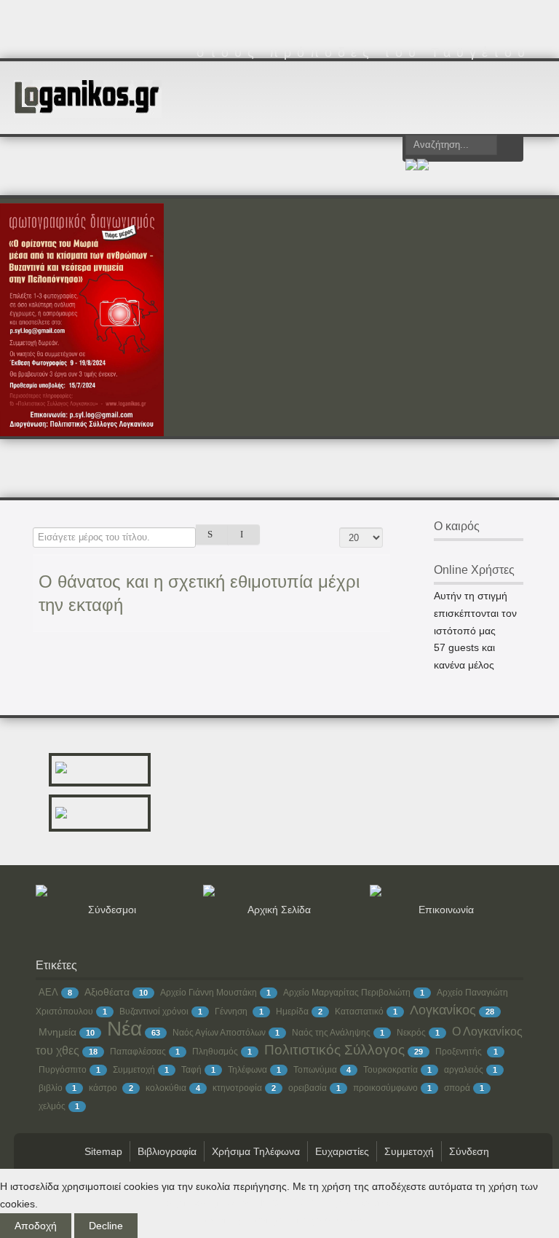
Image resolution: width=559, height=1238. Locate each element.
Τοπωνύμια (315, 1070)
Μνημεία (57, 1032)
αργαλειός (463, 1070)
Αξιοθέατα (107, 992)
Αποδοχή (36, 1225)
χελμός (52, 1106)
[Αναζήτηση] (212, 534)
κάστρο (104, 1088)
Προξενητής (459, 1051)
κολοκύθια (166, 1088)
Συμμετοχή (134, 1070)
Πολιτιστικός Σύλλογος (334, 1049)
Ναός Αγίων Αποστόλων (219, 1033)
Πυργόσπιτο (63, 1070)
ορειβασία (307, 1088)
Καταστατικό (359, 1011)
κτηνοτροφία (237, 1088)
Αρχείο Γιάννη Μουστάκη (208, 992)
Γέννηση (232, 1011)
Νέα (124, 1028)
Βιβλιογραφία (167, 1151)
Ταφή (191, 1070)
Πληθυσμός (215, 1051)
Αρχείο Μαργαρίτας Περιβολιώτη (347, 992)
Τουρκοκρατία (390, 1070)
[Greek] (411, 167)
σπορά (457, 1088)
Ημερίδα (292, 1011)
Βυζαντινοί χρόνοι (154, 1011)
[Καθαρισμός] (244, 534)
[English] (423, 167)
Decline (106, 1225)
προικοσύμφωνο (385, 1088)
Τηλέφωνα (247, 1070)
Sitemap (103, 1151)
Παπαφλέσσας (138, 1051)
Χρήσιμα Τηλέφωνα (256, 1151)
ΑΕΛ (48, 992)
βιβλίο (51, 1088)
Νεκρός (411, 1033)
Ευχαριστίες (342, 1151)
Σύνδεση (469, 1151)
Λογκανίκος (443, 1010)
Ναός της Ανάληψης (331, 1033)
